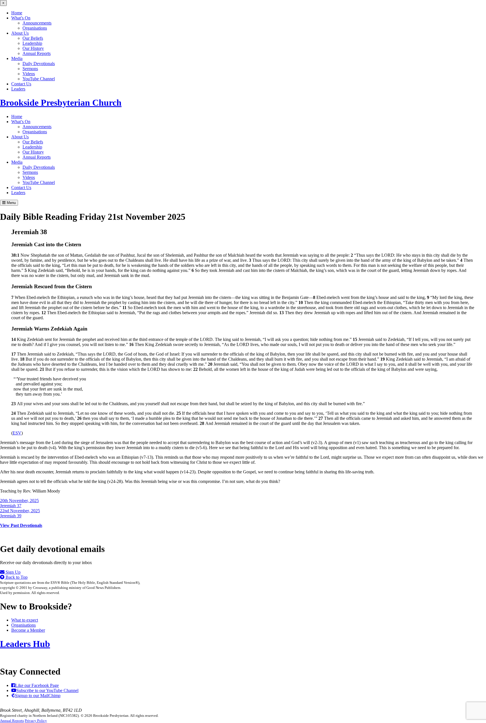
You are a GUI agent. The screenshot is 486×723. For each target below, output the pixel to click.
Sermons (30, 68)
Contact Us (21, 83)
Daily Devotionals (38, 63)
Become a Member (28, 630)
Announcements (36, 23)
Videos (28, 73)
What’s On (20, 17)
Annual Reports (36, 53)
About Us (20, 33)
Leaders (18, 89)
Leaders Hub (25, 644)
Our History (33, 48)
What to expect (24, 620)
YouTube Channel (38, 78)
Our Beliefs (32, 38)
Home (16, 12)
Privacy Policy (36, 720)
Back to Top (16, 577)
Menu (11, 203)
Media (16, 58)
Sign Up (12, 572)
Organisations (34, 28)
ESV (17, 433)
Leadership (32, 43)
